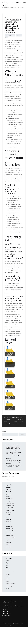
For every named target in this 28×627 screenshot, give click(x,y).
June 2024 (8, 544)
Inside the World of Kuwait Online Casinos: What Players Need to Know (13, 452)
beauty (8, 560)
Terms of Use (6, 615)
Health (7, 581)
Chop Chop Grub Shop (11, 4)
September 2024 (10, 537)
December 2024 (10, 531)
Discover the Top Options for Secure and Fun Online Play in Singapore (13, 462)
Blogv (7, 567)
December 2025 (10, 503)
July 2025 (8, 514)
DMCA (4, 610)
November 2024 (10, 533)
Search (4, 431)
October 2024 (9, 535)
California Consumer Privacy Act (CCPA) (14, 606)
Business (8, 569)
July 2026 (8, 487)
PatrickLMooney (10, 35)
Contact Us (6, 608)
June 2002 (8, 547)
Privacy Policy (6, 611)
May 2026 (8, 491)
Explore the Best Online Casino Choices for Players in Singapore (14, 457)
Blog (6, 17)
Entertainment (9, 572)
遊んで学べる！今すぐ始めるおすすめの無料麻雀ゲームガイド (14, 466)
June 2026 (8, 489)
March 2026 (9, 496)
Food (7, 579)
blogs (7, 565)
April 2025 (8, 521)
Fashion (8, 574)
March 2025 (9, 524)
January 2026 (9, 501)
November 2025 (10, 505)
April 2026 (8, 494)
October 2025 (9, 508)
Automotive (9, 558)
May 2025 (8, 519)
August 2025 (9, 512)
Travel (7, 588)
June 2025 (8, 517)
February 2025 (9, 526)
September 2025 (10, 510)
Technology (9, 586)
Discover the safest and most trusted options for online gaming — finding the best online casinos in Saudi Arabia (13, 446)
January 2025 (9, 528)
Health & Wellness (10, 583)
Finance (8, 576)
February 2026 (9, 498)
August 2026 (9, 485)
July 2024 (8, 542)
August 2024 (9, 540)
